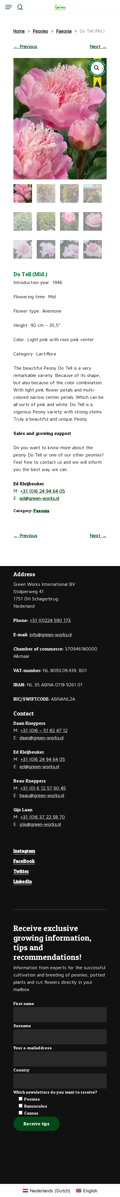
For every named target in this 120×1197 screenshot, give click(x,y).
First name (23, 1003)
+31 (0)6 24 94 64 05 (42, 490)
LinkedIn (22, 881)
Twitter (21, 871)
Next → (98, 46)
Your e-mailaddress (32, 1047)
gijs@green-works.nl (40, 824)
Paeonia (64, 31)
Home (19, 31)
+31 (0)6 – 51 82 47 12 (44, 730)
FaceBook (24, 861)
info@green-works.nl (50, 634)
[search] (20, 6)
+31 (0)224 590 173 (50, 620)
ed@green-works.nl (39, 498)
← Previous (25, 46)
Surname (22, 1025)
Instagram (24, 851)
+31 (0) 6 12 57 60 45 (43, 788)
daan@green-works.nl (41, 737)
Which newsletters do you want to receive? (55, 1092)
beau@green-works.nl (42, 795)
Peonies (40, 31)
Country (21, 1069)
